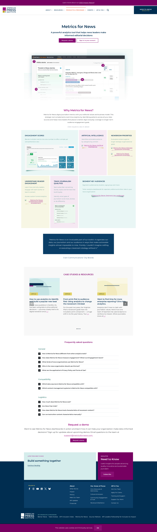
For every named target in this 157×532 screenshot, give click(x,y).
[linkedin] (42, 494)
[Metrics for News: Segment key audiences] (107, 195)
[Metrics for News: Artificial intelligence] (93, 145)
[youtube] (37, 494)
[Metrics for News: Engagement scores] (50, 145)
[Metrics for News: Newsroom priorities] (122, 154)
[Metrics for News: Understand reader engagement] (36, 200)
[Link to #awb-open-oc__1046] (107, 10)
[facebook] (29, 494)
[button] (34, 61)
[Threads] (33, 494)
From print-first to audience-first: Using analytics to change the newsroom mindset (77, 306)
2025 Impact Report (86, 3)
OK (98, 528)
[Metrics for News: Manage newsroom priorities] (122, 148)
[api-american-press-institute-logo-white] (27, 519)
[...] (47, 316)
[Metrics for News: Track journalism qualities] (64, 205)
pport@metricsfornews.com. (79, 440)
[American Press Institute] (9, 6)
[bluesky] (49, 494)
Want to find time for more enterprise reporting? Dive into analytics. (111, 306)
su (65, 440)
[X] (45, 494)
